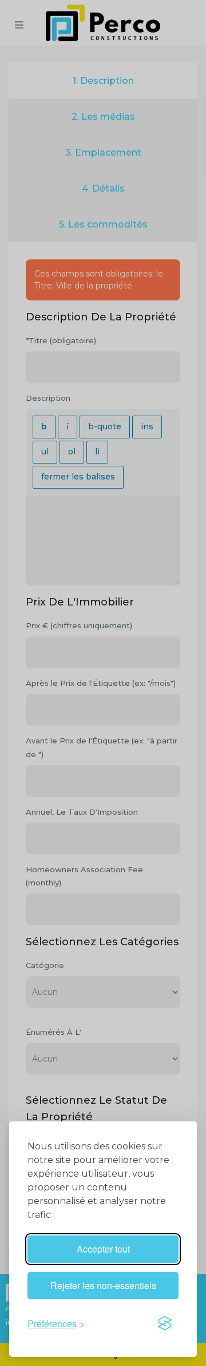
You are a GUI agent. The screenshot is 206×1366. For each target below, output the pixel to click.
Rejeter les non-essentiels (103, 1285)
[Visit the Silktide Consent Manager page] (165, 1323)
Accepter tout (103, 1248)
